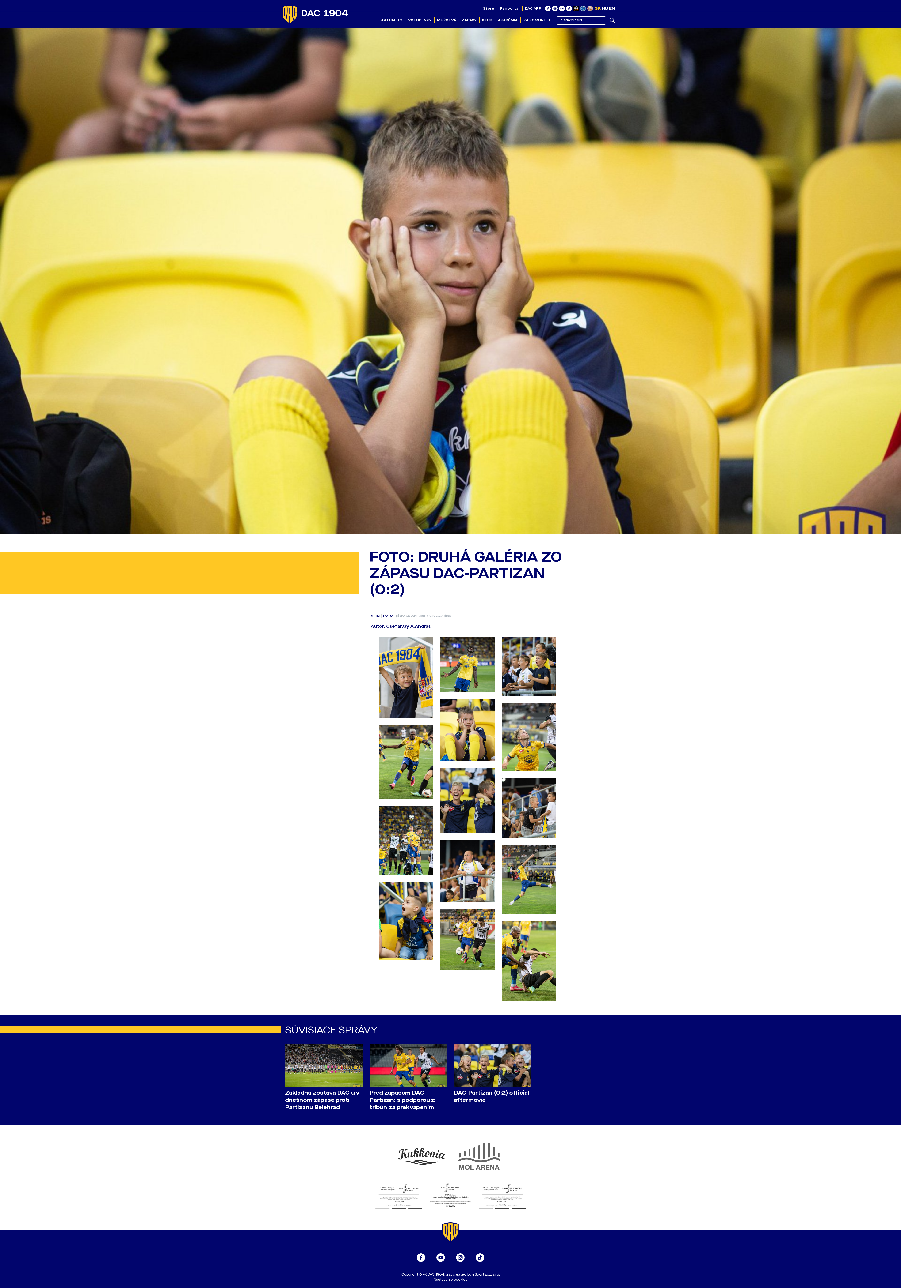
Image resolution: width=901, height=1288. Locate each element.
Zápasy (469, 20)
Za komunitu (536, 20)
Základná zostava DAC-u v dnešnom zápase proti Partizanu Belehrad (322, 1100)
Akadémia (508, 20)
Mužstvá (446, 20)
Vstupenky (419, 20)
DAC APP (533, 8)
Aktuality (391, 20)
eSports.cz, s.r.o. (486, 1274)
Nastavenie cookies (450, 1279)
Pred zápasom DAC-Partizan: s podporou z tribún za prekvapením (402, 1100)
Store (488, 8)
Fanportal (509, 8)
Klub (487, 20)
